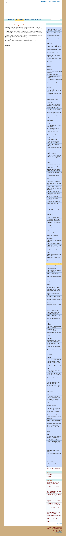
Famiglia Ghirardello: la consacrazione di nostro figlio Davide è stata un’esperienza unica (54, 149)
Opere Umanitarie (29, 19)
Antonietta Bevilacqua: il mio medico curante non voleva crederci (54, 62)
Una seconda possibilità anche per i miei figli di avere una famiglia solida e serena (54, 442)
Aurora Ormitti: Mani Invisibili (52, 74)
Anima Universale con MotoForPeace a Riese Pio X (54, 487)
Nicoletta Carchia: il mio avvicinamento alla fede (51, 330)
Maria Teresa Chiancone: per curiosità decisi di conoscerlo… (54, 271)
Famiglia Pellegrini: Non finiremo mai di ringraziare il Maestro (54, 153)
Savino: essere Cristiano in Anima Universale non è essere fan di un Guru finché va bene (53, 387)
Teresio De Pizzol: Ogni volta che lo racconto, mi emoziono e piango (54, 421)
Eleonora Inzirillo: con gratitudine (53, 107)
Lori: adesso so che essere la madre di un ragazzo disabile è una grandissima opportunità (54, 246)
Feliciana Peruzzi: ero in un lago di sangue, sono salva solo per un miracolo (53, 161)
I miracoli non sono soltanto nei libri (53, 201)
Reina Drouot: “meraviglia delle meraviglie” (53, 357)
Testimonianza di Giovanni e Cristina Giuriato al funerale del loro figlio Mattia (54, 427)
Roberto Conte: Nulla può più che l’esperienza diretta (53, 371)
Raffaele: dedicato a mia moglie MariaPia (53, 344)
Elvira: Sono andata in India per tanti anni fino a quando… (54, 113)
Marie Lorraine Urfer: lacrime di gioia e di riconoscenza (54, 277)
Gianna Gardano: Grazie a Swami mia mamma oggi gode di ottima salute (54, 170)
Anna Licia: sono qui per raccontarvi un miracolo (54, 42)
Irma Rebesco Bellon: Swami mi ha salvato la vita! (53, 214)
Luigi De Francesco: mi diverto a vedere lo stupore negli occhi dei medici (53, 251)
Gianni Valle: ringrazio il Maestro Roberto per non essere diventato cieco (53, 177)
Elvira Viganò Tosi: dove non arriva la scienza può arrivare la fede (54, 110)
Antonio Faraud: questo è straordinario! (52, 69)
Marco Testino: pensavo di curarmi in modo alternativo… (54, 255)
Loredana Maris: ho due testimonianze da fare (54, 241)
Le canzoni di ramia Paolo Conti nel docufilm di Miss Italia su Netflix (53, 508)
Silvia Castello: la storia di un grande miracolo (54, 394)
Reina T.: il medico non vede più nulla (54, 359)
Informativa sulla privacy (58, 532)
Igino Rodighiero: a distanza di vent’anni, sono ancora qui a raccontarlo (53, 205)
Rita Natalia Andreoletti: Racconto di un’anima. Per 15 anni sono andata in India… (54, 367)
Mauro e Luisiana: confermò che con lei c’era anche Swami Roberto (54, 287)
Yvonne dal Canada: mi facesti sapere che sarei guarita (54, 457)
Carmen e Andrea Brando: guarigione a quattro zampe (54, 80)
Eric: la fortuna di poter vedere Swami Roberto (54, 123)
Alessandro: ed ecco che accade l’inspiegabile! (53, 36)
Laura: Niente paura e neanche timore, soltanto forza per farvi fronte (54, 234)
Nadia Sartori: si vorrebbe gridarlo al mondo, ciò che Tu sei (54, 327)
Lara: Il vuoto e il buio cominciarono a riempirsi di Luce (54, 229)
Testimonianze (49, 26)
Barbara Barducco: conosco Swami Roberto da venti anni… (53, 77)
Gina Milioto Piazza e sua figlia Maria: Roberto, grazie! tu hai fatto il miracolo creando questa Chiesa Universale (54, 29)
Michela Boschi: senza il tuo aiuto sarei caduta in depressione (53, 297)
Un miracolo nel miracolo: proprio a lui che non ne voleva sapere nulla (54, 437)
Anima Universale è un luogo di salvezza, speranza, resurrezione (53, 39)
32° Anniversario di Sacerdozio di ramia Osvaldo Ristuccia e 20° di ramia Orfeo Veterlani (54, 520)
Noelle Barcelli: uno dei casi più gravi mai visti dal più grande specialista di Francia (54, 334)
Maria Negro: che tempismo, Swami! (54, 263)
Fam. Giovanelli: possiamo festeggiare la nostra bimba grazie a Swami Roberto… (54, 136)
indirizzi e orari (10, 19)
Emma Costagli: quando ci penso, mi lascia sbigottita (54, 119)
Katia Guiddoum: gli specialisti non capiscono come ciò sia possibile (53, 220)
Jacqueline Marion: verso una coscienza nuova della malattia (53, 217)
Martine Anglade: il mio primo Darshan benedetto (54, 283)
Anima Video (49, 474)
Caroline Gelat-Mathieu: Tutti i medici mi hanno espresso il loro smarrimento (54, 83)
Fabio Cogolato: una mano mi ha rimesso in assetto (53, 129)
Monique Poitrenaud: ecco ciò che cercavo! (53, 316)
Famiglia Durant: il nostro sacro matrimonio (53, 145)
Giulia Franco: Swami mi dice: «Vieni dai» (54, 184)
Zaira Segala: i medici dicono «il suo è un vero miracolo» (54, 460)
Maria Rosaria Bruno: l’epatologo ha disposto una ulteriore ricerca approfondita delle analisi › (34, 50)
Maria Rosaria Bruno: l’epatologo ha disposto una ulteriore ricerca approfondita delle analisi (54, 267)
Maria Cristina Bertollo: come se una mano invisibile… (54, 261)
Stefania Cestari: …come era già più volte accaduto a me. (54, 412)
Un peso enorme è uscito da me (53, 439)
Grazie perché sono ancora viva (53, 191)
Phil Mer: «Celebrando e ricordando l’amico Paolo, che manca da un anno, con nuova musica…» (54, 491)
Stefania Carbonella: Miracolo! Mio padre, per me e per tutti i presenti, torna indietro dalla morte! (53, 408)
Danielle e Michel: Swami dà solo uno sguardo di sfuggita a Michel (54, 98)
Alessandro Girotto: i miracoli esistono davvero (54, 465)
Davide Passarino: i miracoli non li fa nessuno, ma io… (54, 102)
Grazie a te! (38, 19)
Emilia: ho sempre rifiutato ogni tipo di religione (54, 116)
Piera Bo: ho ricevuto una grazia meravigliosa (53, 338)
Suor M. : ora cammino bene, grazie (54, 416)
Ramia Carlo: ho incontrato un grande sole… (54, 350)
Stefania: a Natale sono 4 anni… (53, 414)
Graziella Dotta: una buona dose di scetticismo (53, 194)
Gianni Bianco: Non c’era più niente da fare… (54, 173)
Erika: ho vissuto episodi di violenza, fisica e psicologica (54, 126)
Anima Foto (49, 476)
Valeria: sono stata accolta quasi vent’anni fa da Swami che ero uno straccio (53, 450)
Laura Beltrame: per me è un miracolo (54, 232)
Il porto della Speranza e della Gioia (53, 468)
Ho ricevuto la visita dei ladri (52, 196)
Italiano (58, 1)
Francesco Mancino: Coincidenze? (53, 164)
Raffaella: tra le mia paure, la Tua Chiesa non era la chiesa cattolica (53, 347)
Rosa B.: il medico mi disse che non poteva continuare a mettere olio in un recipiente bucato (54, 374)
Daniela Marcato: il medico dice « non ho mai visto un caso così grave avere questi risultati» (54, 95)
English (54, 1)
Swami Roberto (19, 19)
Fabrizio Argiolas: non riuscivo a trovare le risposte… (53, 132)
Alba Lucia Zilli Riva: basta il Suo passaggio (53, 33)
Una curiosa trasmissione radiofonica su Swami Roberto (54, 516)
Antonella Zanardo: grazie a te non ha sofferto (54, 59)
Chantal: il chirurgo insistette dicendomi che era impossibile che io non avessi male (54, 90)
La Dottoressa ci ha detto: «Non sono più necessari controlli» (54, 223)
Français (49, 1)
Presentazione (43, 1)
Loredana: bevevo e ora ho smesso (53, 243)
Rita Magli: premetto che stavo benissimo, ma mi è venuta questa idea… (53, 362)
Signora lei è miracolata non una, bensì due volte (53, 391)
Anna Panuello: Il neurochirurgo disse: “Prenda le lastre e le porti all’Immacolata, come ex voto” (54, 51)
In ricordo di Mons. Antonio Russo (53, 207)
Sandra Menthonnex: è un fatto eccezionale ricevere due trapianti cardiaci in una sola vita (53, 382)
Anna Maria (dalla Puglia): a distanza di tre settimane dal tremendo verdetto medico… (54, 46)
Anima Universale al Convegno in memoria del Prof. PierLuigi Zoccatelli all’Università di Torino (54, 504)
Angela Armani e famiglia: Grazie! (53, 463)
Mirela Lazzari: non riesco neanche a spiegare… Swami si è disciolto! (54, 310)
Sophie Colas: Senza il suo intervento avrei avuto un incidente (54, 404)
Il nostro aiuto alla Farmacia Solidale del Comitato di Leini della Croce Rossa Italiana (54, 500)
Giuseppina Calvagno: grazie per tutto (54, 186)
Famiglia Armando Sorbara (52, 139)
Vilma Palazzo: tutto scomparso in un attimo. (54, 454)
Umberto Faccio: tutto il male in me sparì (53, 434)
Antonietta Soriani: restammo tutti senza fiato (53, 65)
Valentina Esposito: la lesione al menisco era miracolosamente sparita (54, 446)
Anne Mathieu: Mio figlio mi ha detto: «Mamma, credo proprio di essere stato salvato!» (54, 55)
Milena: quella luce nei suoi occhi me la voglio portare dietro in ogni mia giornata (54, 306)
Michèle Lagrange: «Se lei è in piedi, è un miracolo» (54, 300)
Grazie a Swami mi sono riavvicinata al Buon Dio (54, 189)
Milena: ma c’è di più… (51, 302)
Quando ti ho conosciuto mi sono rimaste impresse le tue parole (53, 341)
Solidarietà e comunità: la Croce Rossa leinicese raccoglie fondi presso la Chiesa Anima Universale (54, 496)
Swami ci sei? (49, 418)
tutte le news (59, 523)
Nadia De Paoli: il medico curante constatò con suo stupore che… (53, 319)
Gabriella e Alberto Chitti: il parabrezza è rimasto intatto (54, 167)
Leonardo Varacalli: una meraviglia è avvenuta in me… (54, 238)
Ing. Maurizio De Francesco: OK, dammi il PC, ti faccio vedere (53, 210)
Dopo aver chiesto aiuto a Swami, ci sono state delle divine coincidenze (54, 105)
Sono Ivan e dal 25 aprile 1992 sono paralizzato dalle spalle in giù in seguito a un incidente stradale (54, 401)
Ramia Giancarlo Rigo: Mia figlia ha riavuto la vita (53, 354)
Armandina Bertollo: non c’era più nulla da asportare (54, 72)
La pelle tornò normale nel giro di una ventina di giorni (54, 226)
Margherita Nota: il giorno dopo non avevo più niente (53, 258)
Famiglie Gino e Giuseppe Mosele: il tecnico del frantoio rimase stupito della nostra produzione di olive (54, 156)
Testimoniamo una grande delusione (54, 423)
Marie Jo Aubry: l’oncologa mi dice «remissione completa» (53, 274)
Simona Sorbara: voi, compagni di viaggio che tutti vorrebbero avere (53, 397)
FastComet (60, 531)
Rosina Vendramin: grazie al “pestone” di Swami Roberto (54, 378)
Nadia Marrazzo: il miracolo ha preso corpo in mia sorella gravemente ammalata (54, 323)
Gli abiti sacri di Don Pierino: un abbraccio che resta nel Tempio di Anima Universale (53, 483)
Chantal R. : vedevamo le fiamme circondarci (53, 86)
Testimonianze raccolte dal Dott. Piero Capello (54, 430)
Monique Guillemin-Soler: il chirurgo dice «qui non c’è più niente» (53, 313)
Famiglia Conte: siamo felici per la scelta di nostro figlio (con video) (53, 142)
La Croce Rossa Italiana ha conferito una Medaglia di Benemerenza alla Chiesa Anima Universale (53, 512)
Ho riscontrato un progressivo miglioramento (52, 199)
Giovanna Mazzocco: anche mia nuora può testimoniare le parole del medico (54, 181)
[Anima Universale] (9, 3)
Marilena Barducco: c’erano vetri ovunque (53, 280)
